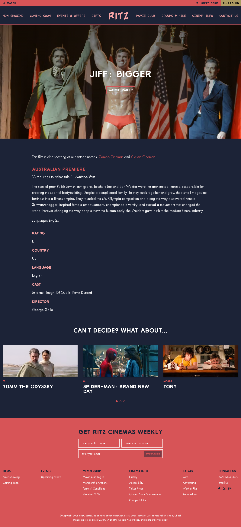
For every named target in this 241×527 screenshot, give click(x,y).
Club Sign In (231, 3)
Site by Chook (174, 515)
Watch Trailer (120, 90)
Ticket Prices (136, 488)
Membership (92, 471)
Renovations (190, 494)
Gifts (96, 15)
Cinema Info (202, 15)
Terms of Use (144, 515)
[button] (117, 401)
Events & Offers (71, 15)
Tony (170, 386)
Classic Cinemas (143, 156)
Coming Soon (40, 15)
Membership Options (95, 483)
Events (46, 471)
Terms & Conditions (94, 488)
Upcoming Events (51, 477)
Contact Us (228, 15)
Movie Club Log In (93, 477)
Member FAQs (91, 494)
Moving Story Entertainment (145, 494)
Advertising (189, 483)
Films (7, 471)
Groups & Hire (174, 15)
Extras (188, 471)
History (133, 477)
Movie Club (145, 15)
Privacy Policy (159, 515)
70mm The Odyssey (28, 386)
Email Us (223, 483)
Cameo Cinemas (111, 156)
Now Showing (13, 15)
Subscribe (153, 453)
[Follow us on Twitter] (224, 489)
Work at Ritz (190, 488)
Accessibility (136, 483)
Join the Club (209, 3)
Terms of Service (153, 519)
